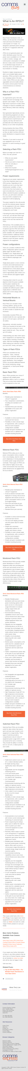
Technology (9, 978)
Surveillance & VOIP (8, 1050)
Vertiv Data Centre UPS (9, 940)
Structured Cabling (7, 1046)
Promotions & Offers (8, 1029)
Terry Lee (6, 24)
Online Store (6, 1025)
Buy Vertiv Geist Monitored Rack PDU (14, 714)
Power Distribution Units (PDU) (10, 1048)
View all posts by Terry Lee (16, 990)
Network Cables (7, 1040)
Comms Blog (6, 1031)
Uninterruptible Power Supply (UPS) (12, 1044)
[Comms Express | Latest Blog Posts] (11, 6)
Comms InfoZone (7, 1032)
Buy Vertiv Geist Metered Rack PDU (14, 548)
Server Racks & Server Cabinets (11, 1043)
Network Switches (7, 1042)
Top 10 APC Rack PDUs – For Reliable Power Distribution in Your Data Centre (14, 971)
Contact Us (5, 1028)
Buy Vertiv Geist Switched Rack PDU (14, 910)
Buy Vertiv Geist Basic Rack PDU (14, 440)
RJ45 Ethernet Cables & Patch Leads (12, 1051)
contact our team (18, 958)
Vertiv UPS (13, 946)
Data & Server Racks (8, 1047)
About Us (5, 1027)
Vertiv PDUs (6, 946)
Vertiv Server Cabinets (15, 944)
